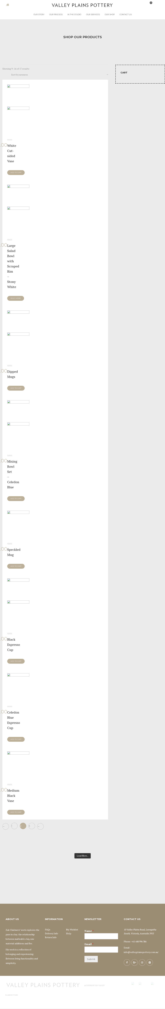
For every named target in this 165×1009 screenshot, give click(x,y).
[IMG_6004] (18, 332)
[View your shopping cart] (149, 5)
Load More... (82, 855)
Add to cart (15, 172)
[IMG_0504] (18, 684)
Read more (15, 298)
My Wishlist (72, 929)
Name (89, 931)
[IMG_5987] (18, 107)
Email (88, 944)
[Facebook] (127, 962)
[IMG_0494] (18, 600)
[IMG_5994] (18, 207)
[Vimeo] (149, 962)
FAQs (47, 929)
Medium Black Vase (13, 795)
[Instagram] (142, 962)
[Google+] (134, 962)
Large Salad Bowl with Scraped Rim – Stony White (13, 266)
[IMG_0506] (18, 762)
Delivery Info (51, 933)
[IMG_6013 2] (18, 422)
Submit (91, 959)
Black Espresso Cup (13, 644)
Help (68, 933)
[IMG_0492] (18, 522)
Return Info (51, 937)
